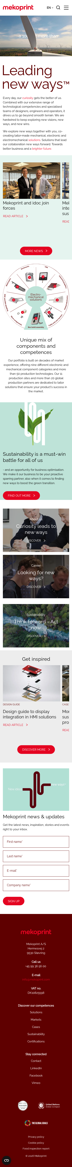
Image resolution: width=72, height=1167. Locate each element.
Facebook (36, 1075)
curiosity (27, 98)
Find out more (19, 495)
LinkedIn (36, 1068)
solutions (34, 140)
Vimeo (36, 1083)
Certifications (36, 1041)
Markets (36, 1019)
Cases (36, 1027)
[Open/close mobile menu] (66, 8)
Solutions (36, 1012)
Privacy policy (36, 1136)
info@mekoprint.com (36, 979)
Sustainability (36, 1034)
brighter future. (42, 148)
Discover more (34, 749)
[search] (58, 7)
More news (34, 251)
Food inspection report (36, 1148)
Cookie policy (36, 1142)
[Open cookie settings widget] (6, 1160)
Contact (36, 1061)
